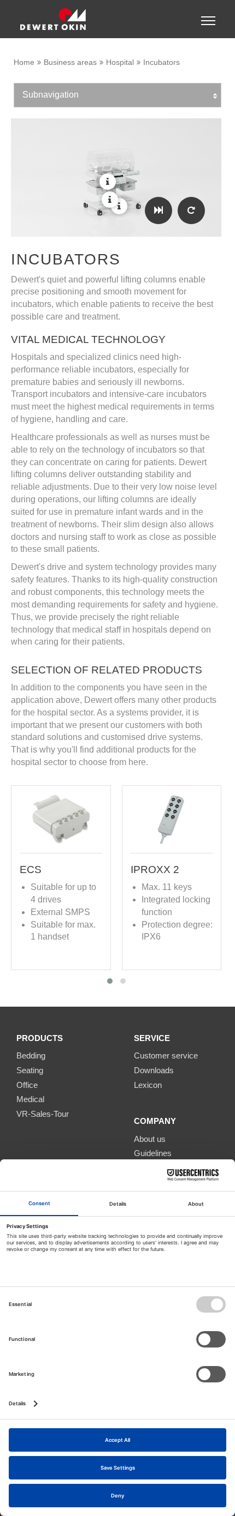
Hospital (120, 62)
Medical (30, 1099)
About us (150, 1139)
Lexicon (148, 1085)
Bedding (30, 1055)
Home (24, 62)
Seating (29, 1070)
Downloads (154, 1070)
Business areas (70, 62)
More (119, 206)
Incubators (161, 62)
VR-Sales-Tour (42, 1113)
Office (27, 1085)
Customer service (166, 1055)
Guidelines (153, 1153)
